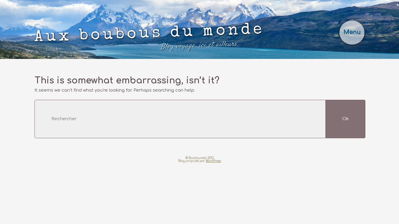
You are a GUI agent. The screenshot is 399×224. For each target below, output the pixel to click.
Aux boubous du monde (149, 37)
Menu (352, 32)
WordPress (213, 160)
